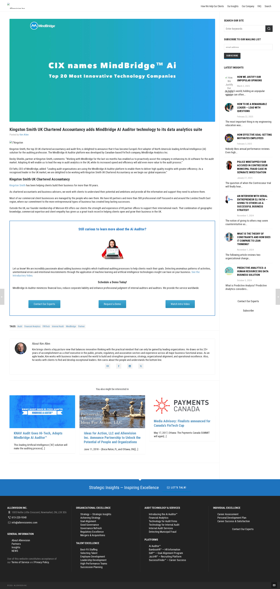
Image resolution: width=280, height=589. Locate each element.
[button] (269, 28)
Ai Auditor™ (155, 546)
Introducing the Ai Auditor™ (163, 514)
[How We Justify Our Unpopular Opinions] (229, 80)
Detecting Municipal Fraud (162, 531)
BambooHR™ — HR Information (164, 549)
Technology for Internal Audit (164, 524)
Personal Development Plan (231, 517)
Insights (16, 547)
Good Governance (89, 524)
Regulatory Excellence (92, 531)
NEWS (15, 550)
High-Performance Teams (93, 563)
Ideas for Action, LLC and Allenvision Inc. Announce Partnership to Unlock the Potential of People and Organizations (112, 437)
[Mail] (107, 366)
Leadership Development (93, 560)
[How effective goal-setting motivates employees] (229, 138)
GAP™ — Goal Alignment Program (166, 553)
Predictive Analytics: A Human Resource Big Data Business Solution (252, 271)
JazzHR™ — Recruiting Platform (165, 556)
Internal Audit (58, 326)
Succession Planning (91, 567)
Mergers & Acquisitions (92, 535)
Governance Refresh (91, 528)
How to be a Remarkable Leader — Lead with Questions (252, 107)
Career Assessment (227, 514)
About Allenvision (21, 540)
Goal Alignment (88, 521)
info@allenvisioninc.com (24, 522)
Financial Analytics (32, 326)
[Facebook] (118, 366)
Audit (20, 326)
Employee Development (92, 556)
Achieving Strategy (90, 517)
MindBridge (71, 326)
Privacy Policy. (41, 562)
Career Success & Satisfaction (233, 521)
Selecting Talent (88, 553)
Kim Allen (24, 134)
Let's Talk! (178, 487)
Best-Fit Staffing (88, 549)
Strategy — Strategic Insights (95, 514)
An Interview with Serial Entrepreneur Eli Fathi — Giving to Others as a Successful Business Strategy (252, 203)
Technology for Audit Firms (163, 521)
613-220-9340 (19, 517)
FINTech (46, 326)
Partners (16, 543)
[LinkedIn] (129, 366)
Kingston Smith (17, 185)
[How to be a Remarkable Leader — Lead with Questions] (229, 107)
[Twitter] (141, 366)
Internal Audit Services (161, 528)
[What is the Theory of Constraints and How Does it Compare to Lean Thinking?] (229, 237)
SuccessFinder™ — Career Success (167, 560)
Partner (81, 326)
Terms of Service (20, 562)
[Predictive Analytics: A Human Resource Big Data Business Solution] (229, 271)
